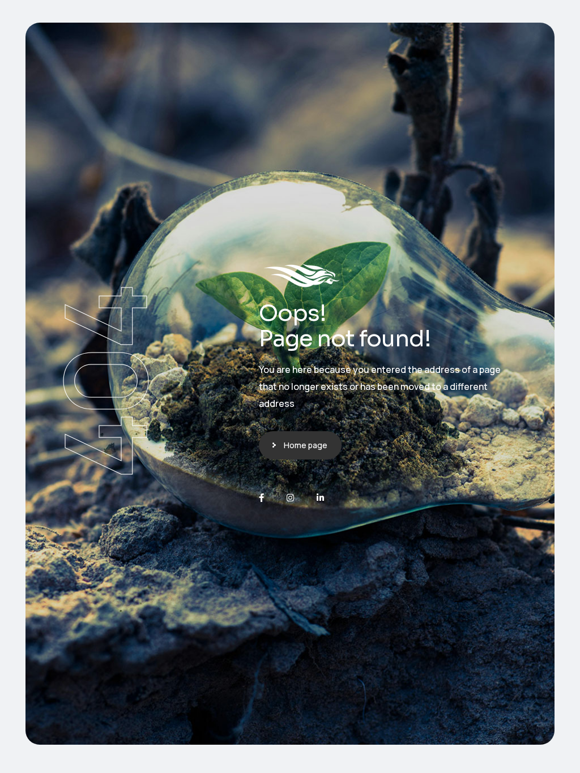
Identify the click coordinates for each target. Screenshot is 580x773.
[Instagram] (290, 497)
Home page (305, 445)
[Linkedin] (320, 497)
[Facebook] (261, 497)
